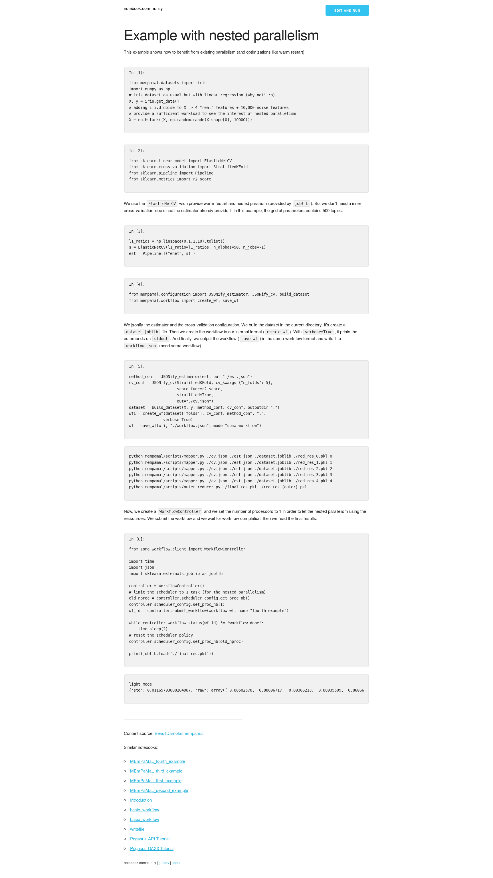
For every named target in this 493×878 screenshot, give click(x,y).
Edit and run (347, 10)
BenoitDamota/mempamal (179, 733)
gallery (164, 862)
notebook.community (143, 8)
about (176, 862)
